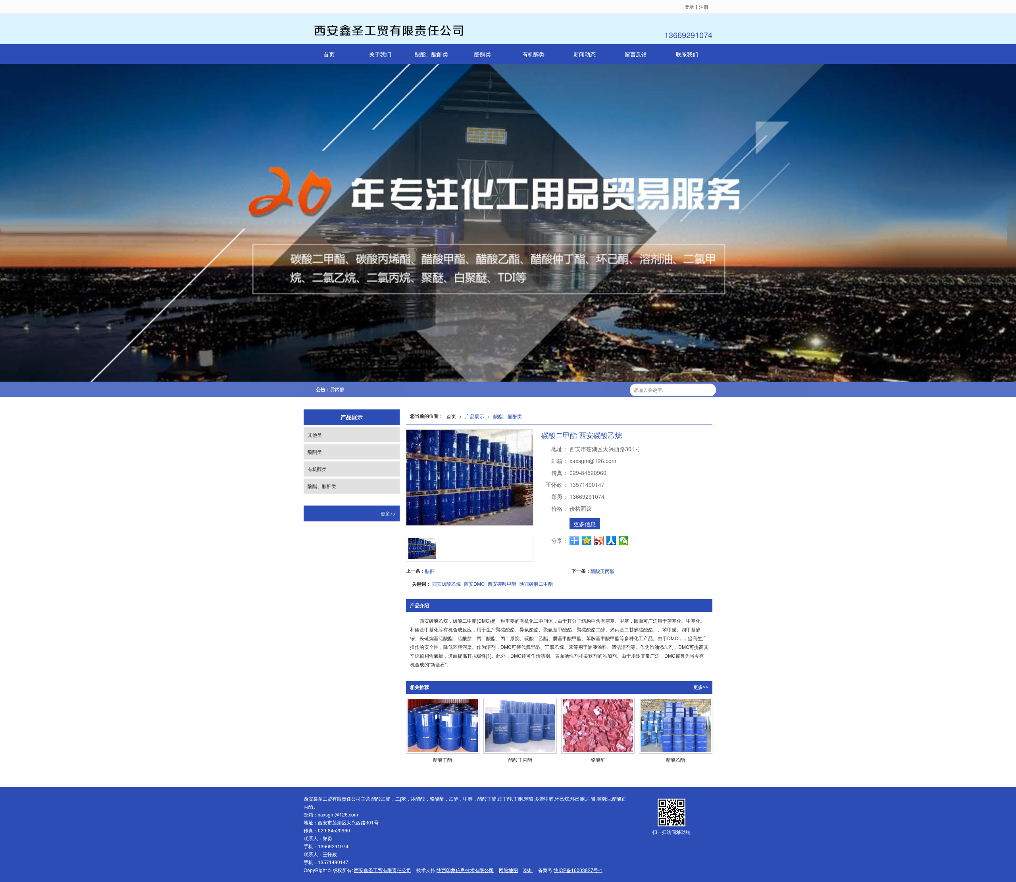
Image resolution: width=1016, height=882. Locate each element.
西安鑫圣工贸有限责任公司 (382, 870)
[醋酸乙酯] (676, 725)
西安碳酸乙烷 (446, 583)
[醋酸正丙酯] (520, 725)
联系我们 (687, 54)
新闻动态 (584, 54)
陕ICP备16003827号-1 (578, 870)
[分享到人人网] (611, 540)
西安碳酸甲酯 (502, 583)
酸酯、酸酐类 (431, 54)
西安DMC (474, 583)
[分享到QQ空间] (587, 540)
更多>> (700, 687)
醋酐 (430, 570)
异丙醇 (337, 389)
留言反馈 (636, 54)
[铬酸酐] (598, 725)
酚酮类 (482, 54)
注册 (703, 6)
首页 (329, 54)
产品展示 (474, 416)
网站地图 (508, 870)
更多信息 (584, 524)
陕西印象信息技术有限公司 (465, 870)
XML (528, 870)
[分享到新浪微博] (599, 540)
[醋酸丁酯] (443, 725)
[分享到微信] (624, 540)
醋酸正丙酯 (602, 570)
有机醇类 (533, 54)
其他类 (315, 434)
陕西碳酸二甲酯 (536, 583)
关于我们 (380, 54)
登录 (689, 6)
